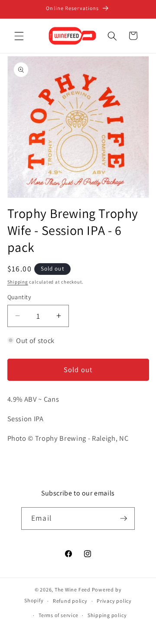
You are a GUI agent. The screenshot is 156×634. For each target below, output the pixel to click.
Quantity (19, 297)
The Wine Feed (73, 589)
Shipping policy (107, 615)
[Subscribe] (123, 518)
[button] (19, 35)
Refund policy (70, 601)
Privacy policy (114, 601)
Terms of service (58, 615)
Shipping (17, 282)
